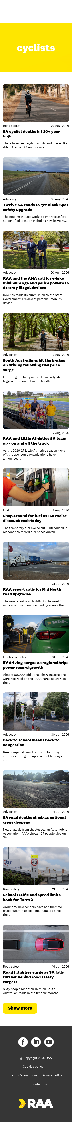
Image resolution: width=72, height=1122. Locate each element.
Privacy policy (52, 1075)
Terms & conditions (24, 1075)
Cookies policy (33, 1066)
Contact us (39, 1084)
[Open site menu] (62, 10)
